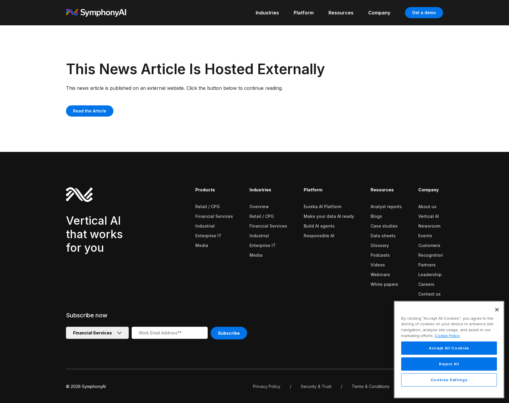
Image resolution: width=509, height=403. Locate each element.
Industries (260, 189)
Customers (429, 245)
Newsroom (429, 225)
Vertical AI (428, 216)
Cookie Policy (447, 335)
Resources (382, 189)
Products (205, 189)
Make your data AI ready (329, 216)
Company (428, 189)
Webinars (380, 274)
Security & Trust (316, 386)
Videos (378, 264)
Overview (259, 206)
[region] (449, 349)
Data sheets (383, 235)
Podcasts (380, 255)
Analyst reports (386, 206)
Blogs (376, 216)
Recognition (430, 255)
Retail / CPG (207, 206)
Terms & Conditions (370, 386)
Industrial (205, 225)
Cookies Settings (449, 380)
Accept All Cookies (449, 348)
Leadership (430, 274)
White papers (384, 284)
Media (201, 245)
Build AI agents (319, 225)
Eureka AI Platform (322, 206)
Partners (427, 264)
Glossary (380, 245)
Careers (426, 284)
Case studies (384, 225)
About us (427, 206)
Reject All (449, 364)
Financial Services (214, 216)
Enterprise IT (208, 235)
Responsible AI (319, 235)
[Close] (496, 309)
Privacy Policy (266, 386)
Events (425, 235)
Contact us (429, 293)
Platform (313, 189)
